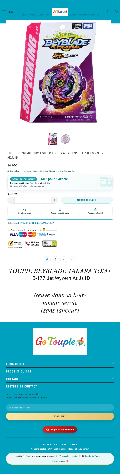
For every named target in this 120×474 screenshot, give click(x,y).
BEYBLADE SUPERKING (28, 223)
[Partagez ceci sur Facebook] (55, 259)
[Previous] (9, 76)
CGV (50, 449)
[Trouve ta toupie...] (109, 11)
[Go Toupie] (60, 11)
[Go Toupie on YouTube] (60, 429)
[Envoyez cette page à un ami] (72, 259)
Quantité (12, 194)
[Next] (108, 76)
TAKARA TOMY (47, 223)
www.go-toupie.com (43, 456)
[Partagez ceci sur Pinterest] (63, 259)
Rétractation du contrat (78, 449)
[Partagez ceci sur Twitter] (47, 259)
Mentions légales (38, 449)
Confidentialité (60, 449)
